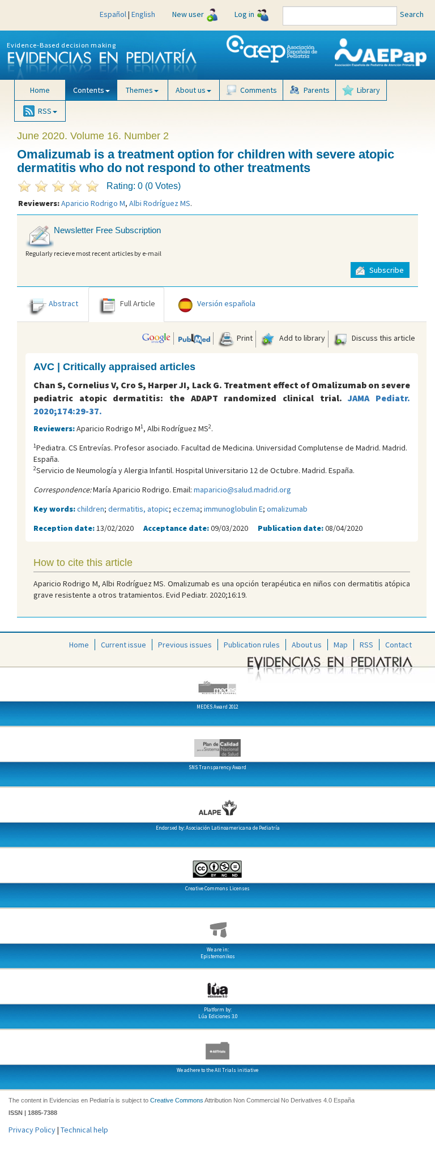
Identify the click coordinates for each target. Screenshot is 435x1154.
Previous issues (185, 645)
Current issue (123, 645)
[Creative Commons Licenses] (217, 865)
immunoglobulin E (233, 509)
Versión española (226, 303)
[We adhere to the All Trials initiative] (217, 1046)
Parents (317, 90)
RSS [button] (45, 111)
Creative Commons (176, 1100)
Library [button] (368, 90)
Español (113, 14)
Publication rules (252, 645)
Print (244, 338)
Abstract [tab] (63, 303)
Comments (258, 90)
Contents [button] (88, 90)
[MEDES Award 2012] (217, 683)
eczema (186, 509)
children (90, 509)
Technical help (84, 1130)
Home (40, 90)
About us (307, 645)
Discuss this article (382, 338)
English (143, 14)
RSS (366, 645)
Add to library (301, 338)
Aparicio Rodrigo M (93, 203)
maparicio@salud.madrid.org (242, 489)
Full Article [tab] (137, 303)
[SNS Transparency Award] (217, 744)
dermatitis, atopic (138, 509)
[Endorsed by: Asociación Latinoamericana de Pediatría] (217, 804)
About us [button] (191, 90)
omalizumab (287, 509)
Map (341, 645)
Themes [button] (139, 90)
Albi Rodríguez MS (159, 203)
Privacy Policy (32, 1130)
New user (188, 14)
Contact (398, 645)
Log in (244, 14)
